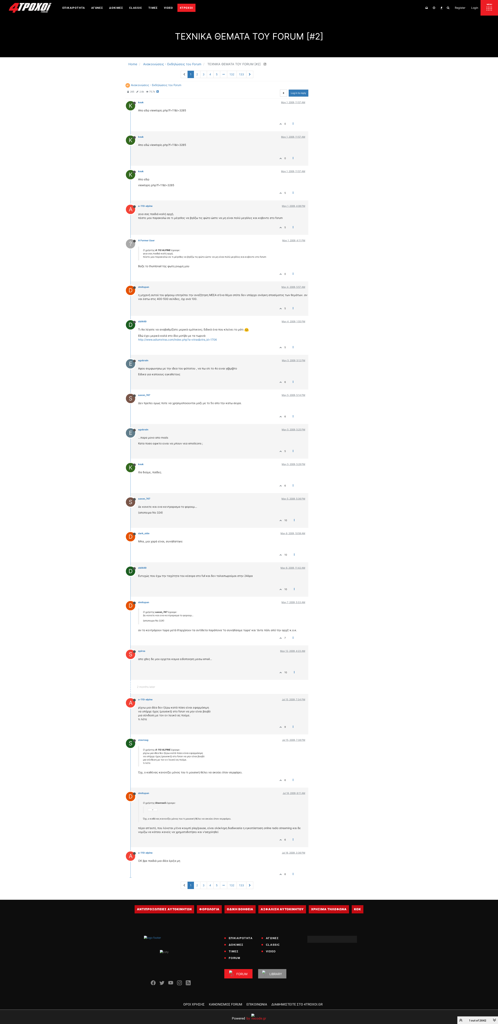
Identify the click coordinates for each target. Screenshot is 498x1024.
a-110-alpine (145, 205)
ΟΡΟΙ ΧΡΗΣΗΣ (194, 1004)
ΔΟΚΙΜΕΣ (236, 944)
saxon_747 (144, 395)
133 (241, 74)
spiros (141, 650)
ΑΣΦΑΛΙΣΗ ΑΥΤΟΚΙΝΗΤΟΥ (282, 909)
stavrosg (143, 739)
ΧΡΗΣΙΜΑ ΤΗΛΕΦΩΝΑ (329, 909)
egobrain (143, 360)
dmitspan (143, 287)
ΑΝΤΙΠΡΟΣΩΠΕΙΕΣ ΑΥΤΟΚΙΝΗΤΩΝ (164, 909)
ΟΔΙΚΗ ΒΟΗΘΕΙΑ (240, 909)
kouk (141, 102)
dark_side (143, 533)
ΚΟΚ (357, 909)
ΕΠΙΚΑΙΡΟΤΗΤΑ (241, 938)
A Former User (146, 240)
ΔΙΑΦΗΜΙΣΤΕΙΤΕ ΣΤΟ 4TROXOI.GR (297, 1004)
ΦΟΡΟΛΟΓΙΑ (209, 909)
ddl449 (142, 321)
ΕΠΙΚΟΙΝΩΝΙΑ (256, 1004)
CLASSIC (273, 944)
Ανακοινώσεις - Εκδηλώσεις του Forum (156, 85)
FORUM (234, 958)
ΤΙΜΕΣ (233, 951)
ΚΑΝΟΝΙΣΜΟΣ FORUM (225, 1004)
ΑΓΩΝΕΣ (272, 938)
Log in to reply (298, 93)
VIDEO (271, 951)
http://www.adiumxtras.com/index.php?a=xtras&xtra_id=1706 (177, 339)
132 (232, 74)
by (241, 1018)
